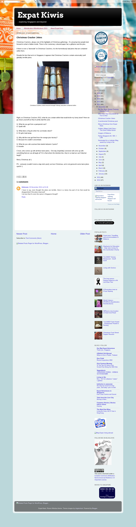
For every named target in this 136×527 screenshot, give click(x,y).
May (100, 162)
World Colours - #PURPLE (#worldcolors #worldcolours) (111, 301)
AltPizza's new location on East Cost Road (110, 312)
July (100, 157)
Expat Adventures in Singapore (104, 391)
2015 (99, 96)
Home (18, 28)
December (102, 107)
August (101, 154)
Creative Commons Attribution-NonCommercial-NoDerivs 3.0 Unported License (105, 478)
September (102, 151)
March (101, 168)
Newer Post (21, 234)
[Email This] (17, 177)
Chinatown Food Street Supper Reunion (111, 333)
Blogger (94, 508)
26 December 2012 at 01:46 (38, 187)
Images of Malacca (104, 133)
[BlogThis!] (19, 177)
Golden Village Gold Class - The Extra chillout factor (107, 129)
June (100, 160)
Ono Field (100, 358)
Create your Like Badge (114, 204)
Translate (110, 77)
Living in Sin (101, 377)
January (101, 174)
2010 (99, 180)
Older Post (85, 234)
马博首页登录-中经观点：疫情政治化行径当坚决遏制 (107, 373)
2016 (99, 93)
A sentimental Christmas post (108, 121)
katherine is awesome (105, 384)
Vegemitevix (101, 370)
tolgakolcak (79, 508)
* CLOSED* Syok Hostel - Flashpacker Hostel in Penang (111, 323)
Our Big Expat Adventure (106, 348)
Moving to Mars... (102, 399)
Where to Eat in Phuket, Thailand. (107, 355)
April (100, 165)
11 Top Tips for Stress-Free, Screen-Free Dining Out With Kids (107, 366)
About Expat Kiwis (57, 28)
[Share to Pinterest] (26, 177)
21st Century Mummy (104, 363)
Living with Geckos (109, 268)
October (101, 148)
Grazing (99, 406)
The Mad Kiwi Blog (103, 409)
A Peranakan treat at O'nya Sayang (110, 290)
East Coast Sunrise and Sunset (106, 394)
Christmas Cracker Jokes (106, 118)
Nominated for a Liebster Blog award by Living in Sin (108, 141)
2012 (99, 104)
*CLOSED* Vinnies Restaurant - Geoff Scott (109, 258)
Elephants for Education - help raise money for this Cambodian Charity (111, 247)
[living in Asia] (100, 427)
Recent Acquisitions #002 (104, 360)
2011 (99, 177)
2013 (99, 101)
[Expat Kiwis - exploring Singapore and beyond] (101, 199)
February (102, 171)
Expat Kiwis (41, 14)
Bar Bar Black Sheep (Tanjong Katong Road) (108, 110)
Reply (24, 197)
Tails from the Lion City (105, 397)
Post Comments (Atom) (33, 238)
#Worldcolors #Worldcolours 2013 (35, 28)
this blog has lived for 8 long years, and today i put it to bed (106, 386)
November (102, 146)
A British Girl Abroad (104, 353)
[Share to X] (22, 177)
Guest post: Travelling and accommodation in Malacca (111, 237)
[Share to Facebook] (24, 177)
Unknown (25, 187)
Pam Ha (98, 191)
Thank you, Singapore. (104, 350)
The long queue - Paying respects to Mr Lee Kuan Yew (110, 280)
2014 (99, 99)
